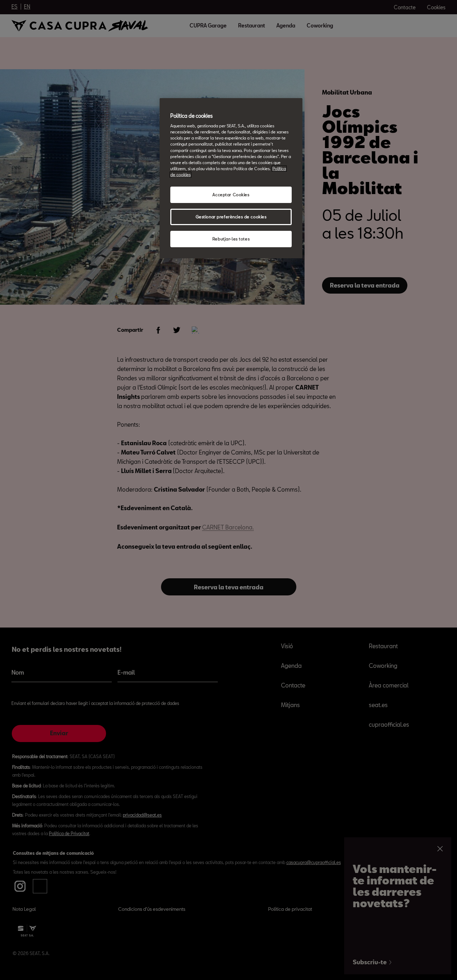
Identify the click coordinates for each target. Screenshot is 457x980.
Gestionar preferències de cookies (231, 216)
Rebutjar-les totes (231, 239)
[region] (231, 178)
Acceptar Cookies (230, 194)
